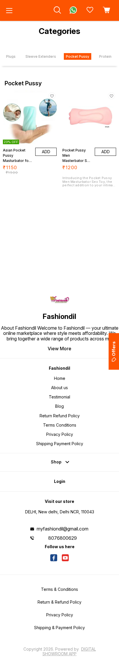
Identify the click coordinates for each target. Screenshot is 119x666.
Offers (113, 348)
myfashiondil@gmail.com (62, 528)
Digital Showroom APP (69, 651)
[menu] (9, 10)
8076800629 (62, 538)
